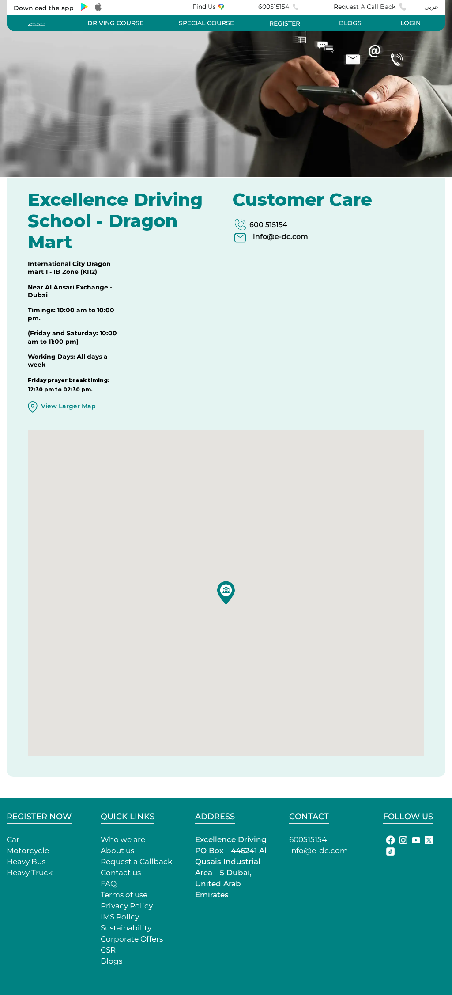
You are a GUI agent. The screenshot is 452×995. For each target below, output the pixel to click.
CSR (108, 950)
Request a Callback (136, 861)
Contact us (121, 872)
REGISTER (284, 23)
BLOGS (350, 23)
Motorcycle (28, 850)
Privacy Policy (127, 905)
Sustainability (126, 927)
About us (117, 850)
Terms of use (124, 894)
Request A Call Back (365, 7)
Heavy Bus (26, 861)
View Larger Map (68, 406)
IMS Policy (120, 916)
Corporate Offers (132, 938)
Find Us (204, 7)
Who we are (123, 839)
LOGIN (410, 23)
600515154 (273, 7)
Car (13, 839)
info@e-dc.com (280, 236)
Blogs (111, 961)
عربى (431, 7)
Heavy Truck (30, 872)
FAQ (109, 883)
